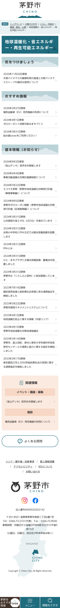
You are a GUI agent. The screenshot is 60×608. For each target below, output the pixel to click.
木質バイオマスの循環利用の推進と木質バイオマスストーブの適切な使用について (29, 80)
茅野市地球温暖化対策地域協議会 (20, 331)
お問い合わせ (33, 471)
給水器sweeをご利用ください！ (20, 135)
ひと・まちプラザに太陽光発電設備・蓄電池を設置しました (29, 262)
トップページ (16, 24)
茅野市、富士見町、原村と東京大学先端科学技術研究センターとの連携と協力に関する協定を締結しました (29, 347)
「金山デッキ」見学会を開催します (22, 165)
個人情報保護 (47, 461)
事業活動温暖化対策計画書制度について (24, 177)
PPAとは (7, 248)
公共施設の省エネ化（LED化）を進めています (27, 221)
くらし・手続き (47, 24)
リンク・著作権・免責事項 (20, 461)
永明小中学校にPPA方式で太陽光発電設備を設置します (28, 234)
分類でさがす (31, 24)
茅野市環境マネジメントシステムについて (25, 307)
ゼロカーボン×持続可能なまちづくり (23, 124)
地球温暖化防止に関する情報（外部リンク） (26, 319)
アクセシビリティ (23, 466)
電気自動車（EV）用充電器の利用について (26, 112)
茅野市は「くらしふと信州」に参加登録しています (29, 278)
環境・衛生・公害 (18, 27)
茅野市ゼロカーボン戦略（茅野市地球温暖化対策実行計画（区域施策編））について (29, 207)
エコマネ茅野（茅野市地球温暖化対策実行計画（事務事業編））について (27, 191)
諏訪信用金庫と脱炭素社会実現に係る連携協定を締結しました (29, 294)
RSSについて (45, 466)
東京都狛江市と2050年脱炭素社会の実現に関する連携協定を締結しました (28, 364)
